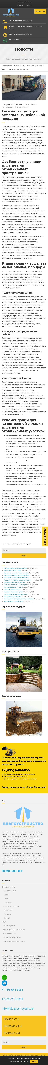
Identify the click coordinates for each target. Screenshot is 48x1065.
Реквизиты (13, 1026)
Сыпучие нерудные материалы (14, 941)
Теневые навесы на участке (13, 592)
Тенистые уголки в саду (12, 589)
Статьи (27, 105)
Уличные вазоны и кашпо (12, 570)
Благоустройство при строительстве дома (19, 599)
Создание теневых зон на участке (16, 594)
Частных (7, 918)
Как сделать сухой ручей (12, 596)
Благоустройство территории (14, 929)
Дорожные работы (8, 887)
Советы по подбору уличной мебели (16, 575)
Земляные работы (9, 933)
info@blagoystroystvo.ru (18, 1008)
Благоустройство (9, 1055)
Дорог (6, 895)
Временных (8, 910)
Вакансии (12, 1033)
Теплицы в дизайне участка (13, 587)
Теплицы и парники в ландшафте (15, 585)
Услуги (28, 5)
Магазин (20, 5)
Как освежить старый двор (13, 601)
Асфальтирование (9, 891)
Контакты (11, 1019)
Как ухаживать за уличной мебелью (16, 578)
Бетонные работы (9, 926)
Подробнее (12, 871)
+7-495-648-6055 (12, 990)
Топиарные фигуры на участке (14, 582)
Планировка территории (12, 937)
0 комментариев (22, 107)
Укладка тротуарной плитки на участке (17, 580)
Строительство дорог (11, 906)
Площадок (8, 902)
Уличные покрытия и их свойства (15, 568)
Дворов (6, 898)
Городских (7, 914)
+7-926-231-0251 (12, 999)
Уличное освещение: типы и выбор (16, 573)
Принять (34, 1062)
